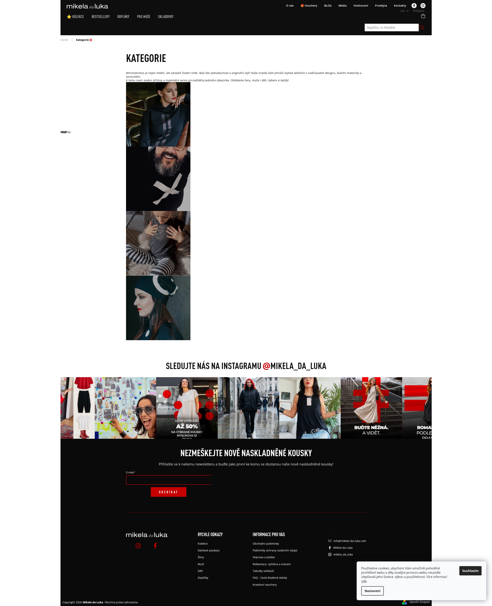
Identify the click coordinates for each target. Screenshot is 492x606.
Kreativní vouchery (265, 584)
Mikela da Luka (343, 547)
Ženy (201, 557)
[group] (118, 408)
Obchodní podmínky (266, 543)
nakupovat (246, 135)
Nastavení (372, 591)
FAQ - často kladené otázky (270, 577)
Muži (201, 564)
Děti (200, 571)
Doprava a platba (264, 557)
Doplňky (203, 577)
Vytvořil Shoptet (419, 602)
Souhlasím (470, 571)
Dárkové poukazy (209, 550)
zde (364, 581)
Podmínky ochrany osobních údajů (275, 550)
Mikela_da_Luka (294, 366)
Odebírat (168, 492)
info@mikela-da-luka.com (349, 541)
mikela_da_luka (343, 554)
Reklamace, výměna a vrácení (272, 564)
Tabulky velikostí (263, 571)
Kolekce (203, 543)
